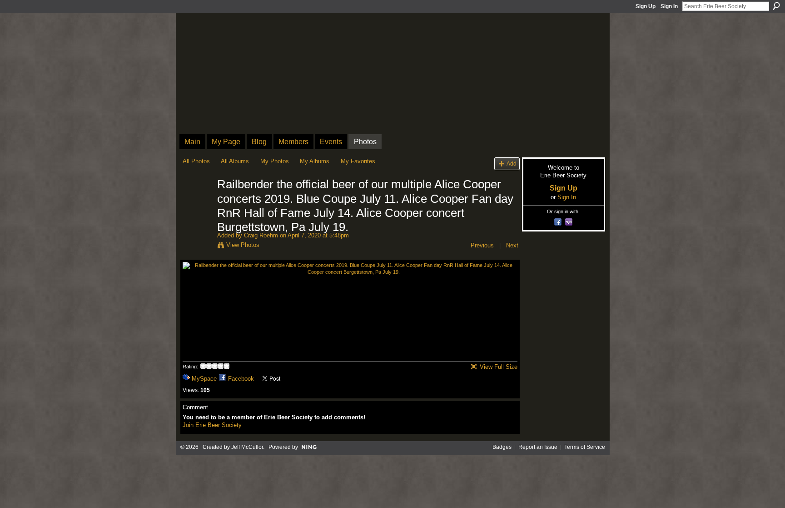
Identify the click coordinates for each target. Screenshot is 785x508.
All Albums (235, 161)
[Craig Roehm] (197, 203)
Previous (482, 245)
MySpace (204, 378)
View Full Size (498, 366)
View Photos (242, 244)
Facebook (241, 378)
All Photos (196, 161)
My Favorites (358, 161)
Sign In (669, 6)
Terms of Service (584, 447)
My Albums (314, 161)
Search (776, 6)
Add (512, 163)
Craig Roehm (261, 235)
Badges (502, 447)
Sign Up (646, 6)
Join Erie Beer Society (212, 425)
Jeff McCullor (247, 447)
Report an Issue (537, 447)
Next (512, 245)
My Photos (274, 161)
